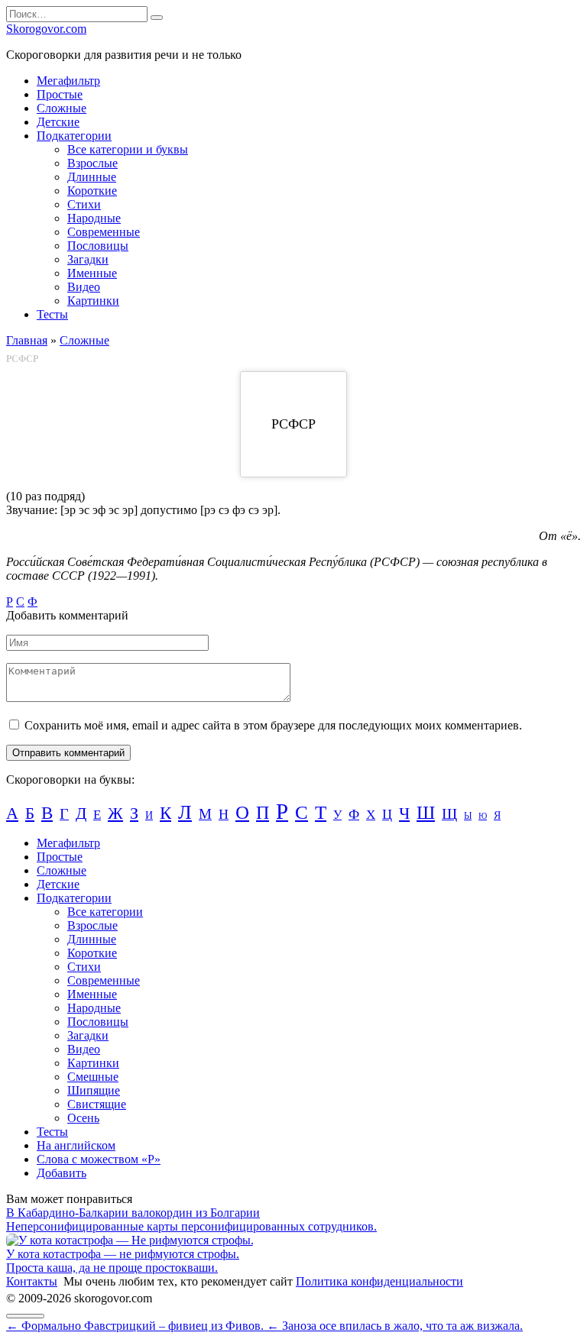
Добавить (61, 1172)
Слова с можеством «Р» (99, 1159)
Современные (103, 231)
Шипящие (93, 1090)
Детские (58, 121)
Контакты (31, 1281)
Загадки (88, 259)
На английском (76, 1145)
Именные (92, 273)
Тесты (52, 314)
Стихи (84, 204)
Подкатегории (74, 135)
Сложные (61, 108)
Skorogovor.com (46, 28)
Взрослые (92, 163)
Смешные (92, 1076)
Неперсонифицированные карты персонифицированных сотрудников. (191, 1226)
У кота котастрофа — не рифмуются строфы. (122, 1253)
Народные (94, 218)
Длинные (91, 176)
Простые (60, 94)
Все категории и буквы (127, 149)
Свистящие (96, 1104)
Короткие (92, 190)
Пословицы (97, 245)
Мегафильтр (68, 80)
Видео (83, 286)
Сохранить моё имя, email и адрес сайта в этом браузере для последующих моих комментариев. (273, 725)
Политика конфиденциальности (379, 1281)
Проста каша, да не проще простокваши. (112, 1267)
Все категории (105, 911)
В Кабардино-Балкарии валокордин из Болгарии (133, 1212)
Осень (83, 1117)
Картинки (93, 300)
